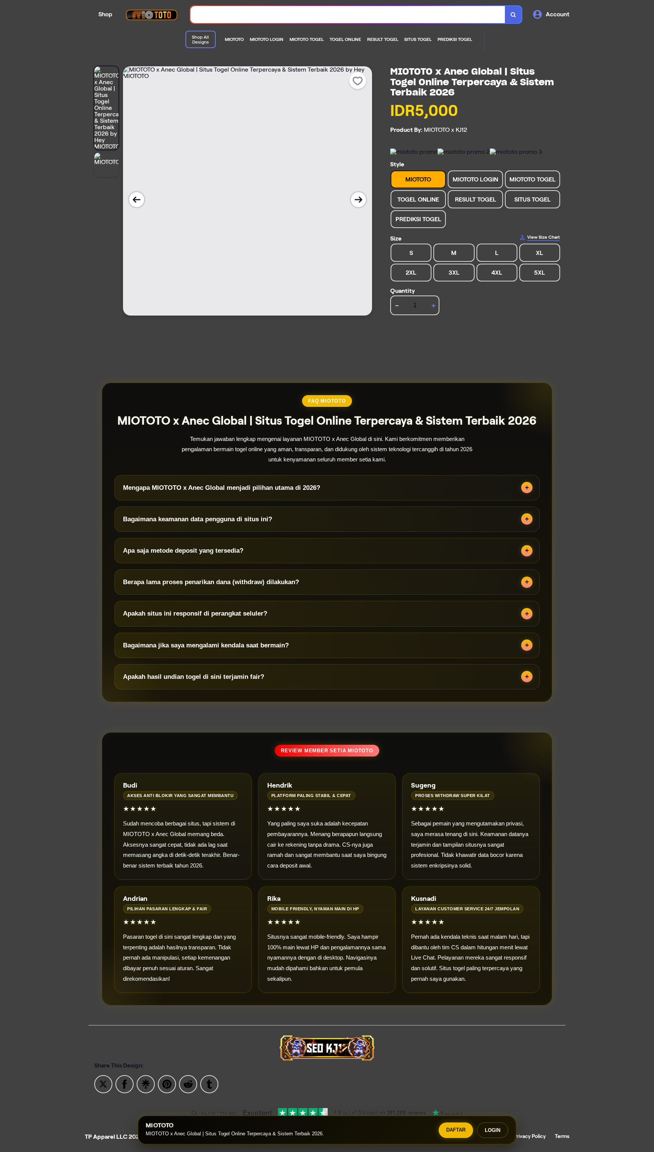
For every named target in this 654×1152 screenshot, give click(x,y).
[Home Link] (151, 15)
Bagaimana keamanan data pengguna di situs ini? (197, 519)
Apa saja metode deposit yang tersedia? (183, 550)
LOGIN (492, 1130)
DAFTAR (456, 1130)
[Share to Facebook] (124, 1083)
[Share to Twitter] (103, 1083)
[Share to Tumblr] (209, 1083)
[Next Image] (358, 199)
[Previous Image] (136, 199)
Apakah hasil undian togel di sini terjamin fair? (193, 676)
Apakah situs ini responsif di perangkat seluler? (195, 613)
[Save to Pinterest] (167, 1083)
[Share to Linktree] (146, 1083)
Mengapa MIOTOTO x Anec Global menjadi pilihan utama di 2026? (221, 487)
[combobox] (347, 14)
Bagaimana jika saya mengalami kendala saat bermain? (206, 645)
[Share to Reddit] (188, 1083)
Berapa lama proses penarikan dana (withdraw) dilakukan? (211, 582)
